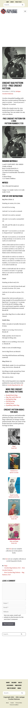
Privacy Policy (18, 2)
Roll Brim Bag (10, 401)
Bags (5, 565)
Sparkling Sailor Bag (12, 405)
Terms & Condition (14, 704)
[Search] (22, 5)
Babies (8, 682)
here (10, 549)
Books (19, 688)
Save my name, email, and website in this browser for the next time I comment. (14, 617)
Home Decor (18, 685)
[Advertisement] (14, 31)
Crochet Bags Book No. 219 (15, 385)
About (7, 2)
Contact (12, 2)
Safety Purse (10, 403)
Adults (20, 682)
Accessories (10, 685)
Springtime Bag (11, 399)
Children (13, 682)
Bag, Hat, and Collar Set (13, 397)
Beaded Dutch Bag (11, 395)
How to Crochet (11, 688)
